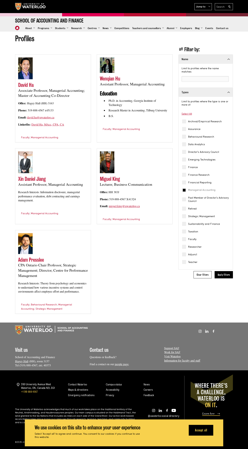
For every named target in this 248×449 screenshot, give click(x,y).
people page (122, 364)
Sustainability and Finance (204, 223)
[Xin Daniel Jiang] (25, 162)
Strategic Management (201, 216)
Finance (193, 167)
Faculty (192, 239)
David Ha (26, 85)
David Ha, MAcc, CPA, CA (47, 124)
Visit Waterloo (172, 356)
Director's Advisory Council (203, 151)
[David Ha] (25, 68)
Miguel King (110, 179)
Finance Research (199, 174)
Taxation (193, 231)
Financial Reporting (200, 182)
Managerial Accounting (202, 189)
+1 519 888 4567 (29, 391)
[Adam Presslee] (25, 243)
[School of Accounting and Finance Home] (17, 28)
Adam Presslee (31, 260)
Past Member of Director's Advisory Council (208, 199)
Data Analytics (196, 144)
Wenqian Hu (110, 78)
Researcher (195, 246)
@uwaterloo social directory (163, 415)
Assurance (194, 129)
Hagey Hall (21, 361)
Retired (192, 208)
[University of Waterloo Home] (30, 6)
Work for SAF (172, 352)
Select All (187, 113)
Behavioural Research (201, 136)
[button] (203, 6)
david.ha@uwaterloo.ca (40, 117)
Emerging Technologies (202, 159)
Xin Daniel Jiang (32, 179)
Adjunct (192, 254)
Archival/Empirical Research (205, 121)
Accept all (201, 430)
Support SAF (171, 348)
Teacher (192, 262)
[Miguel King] (107, 162)
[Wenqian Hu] (107, 65)
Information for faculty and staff (182, 360)
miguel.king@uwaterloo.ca (124, 206)
